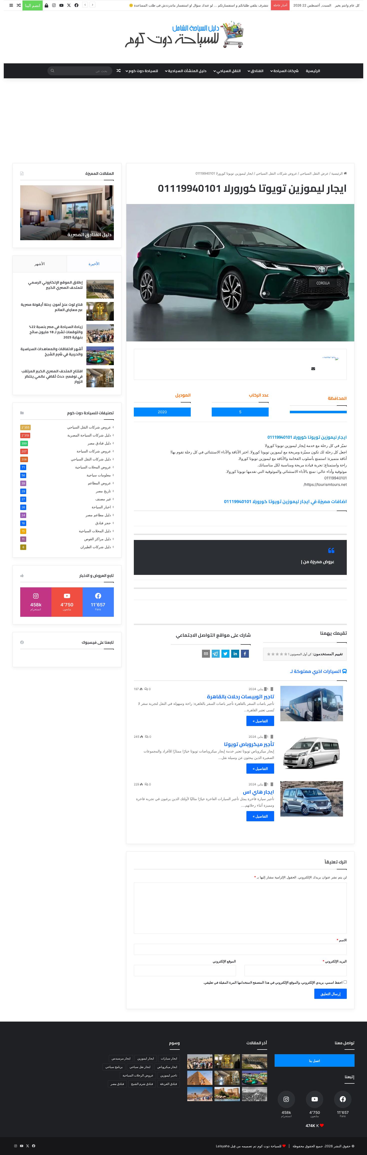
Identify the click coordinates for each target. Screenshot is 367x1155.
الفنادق (257, 71)
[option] (66, 212)
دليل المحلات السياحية (95, 531)
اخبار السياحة (101, 507)
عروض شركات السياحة (94, 451)
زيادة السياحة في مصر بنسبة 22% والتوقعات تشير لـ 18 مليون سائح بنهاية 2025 (56, 331)
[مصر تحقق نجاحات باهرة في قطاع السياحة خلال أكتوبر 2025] (199, 1094)
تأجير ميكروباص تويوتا (249, 744)
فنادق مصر (117, 1084)
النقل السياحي (228, 71)
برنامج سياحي (114, 1067)
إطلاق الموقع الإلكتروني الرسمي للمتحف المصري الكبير (55, 285)
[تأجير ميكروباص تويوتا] (311, 751)
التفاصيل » (260, 721)
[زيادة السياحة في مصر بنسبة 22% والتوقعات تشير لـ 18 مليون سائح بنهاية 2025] (100, 333)
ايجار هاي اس (258, 791)
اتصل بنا (314, 1061)
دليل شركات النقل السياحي (91, 459)
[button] (245, 654)
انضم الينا (32, 5)
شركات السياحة (286, 71)
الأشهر (39, 263)
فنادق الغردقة (168, 1084)
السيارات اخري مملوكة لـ (315, 671)
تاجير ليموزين (168, 1075)
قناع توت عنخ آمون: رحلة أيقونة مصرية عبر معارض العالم (52, 307)
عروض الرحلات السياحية (138, 1075)
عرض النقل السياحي (314, 173)
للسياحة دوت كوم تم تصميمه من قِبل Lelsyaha (248, 1146)
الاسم (342, 940)
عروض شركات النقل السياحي (276, 173)
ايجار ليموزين (145, 1058)
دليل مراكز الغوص (97, 539)
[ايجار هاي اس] (311, 799)
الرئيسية (313, 71)
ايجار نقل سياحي (140, 1067)
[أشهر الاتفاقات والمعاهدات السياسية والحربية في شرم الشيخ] (100, 355)
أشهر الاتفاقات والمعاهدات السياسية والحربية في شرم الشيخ (51, 351)
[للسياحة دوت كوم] (183, 34)
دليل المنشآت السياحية (187, 71)
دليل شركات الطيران (95, 547)
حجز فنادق (103, 523)
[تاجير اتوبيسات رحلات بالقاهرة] (311, 703)
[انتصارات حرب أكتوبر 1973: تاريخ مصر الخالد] (254, 1094)
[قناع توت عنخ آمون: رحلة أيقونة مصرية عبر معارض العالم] (100, 311)
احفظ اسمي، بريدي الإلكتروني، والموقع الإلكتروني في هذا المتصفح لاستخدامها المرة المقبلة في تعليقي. (273, 982)
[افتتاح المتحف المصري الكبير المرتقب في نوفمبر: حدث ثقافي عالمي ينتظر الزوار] (100, 378)
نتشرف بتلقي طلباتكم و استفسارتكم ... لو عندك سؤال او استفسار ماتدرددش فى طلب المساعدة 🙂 (198, 5)
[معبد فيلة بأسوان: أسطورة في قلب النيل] (227, 1094)
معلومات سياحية (99, 475)
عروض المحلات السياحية (93, 467)
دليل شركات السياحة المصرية (89, 435)
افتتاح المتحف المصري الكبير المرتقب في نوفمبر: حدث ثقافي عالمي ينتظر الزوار (52, 376)
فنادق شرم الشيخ (142, 1084)
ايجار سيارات (169, 1058)
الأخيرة (94, 263)
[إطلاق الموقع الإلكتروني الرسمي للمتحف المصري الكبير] (100, 289)
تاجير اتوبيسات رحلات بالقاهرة (240, 696)
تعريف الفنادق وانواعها (86, 234)
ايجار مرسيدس (121, 1058)
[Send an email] (312, 368)
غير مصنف (103, 499)
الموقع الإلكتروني (224, 961)
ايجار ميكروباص (167, 1067)
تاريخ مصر (103, 491)
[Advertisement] (183, 121)
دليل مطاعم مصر (98, 515)
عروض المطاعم (99, 483)
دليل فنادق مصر (99, 443)
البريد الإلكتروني (335, 961)
